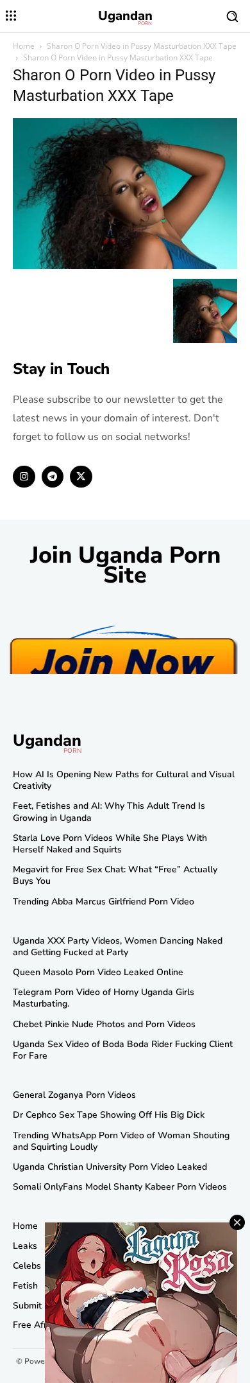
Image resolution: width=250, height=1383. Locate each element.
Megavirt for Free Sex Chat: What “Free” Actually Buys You (115, 875)
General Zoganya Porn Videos (74, 1095)
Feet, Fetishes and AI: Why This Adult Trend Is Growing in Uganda (109, 812)
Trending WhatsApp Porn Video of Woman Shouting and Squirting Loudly (121, 1141)
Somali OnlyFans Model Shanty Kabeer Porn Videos (120, 1187)
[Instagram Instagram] (24, 477)
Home (24, 45)
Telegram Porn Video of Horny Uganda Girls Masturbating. (103, 998)
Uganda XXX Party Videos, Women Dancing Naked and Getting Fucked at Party (117, 946)
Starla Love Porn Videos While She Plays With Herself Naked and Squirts (110, 844)
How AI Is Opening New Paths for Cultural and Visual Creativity (124, 780)
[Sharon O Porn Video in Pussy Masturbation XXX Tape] (125, 265)
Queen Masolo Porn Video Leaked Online (98, 972)
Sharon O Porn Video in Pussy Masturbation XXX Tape (142, 45)
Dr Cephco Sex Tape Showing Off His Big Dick (108, 1115)
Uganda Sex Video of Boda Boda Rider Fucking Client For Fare (123, 1050)
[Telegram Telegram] (53, 477)
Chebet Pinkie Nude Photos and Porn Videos (104, 1024)
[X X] (81, 477)
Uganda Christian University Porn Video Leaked (110, 1167)
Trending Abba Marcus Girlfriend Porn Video (103, 901)
